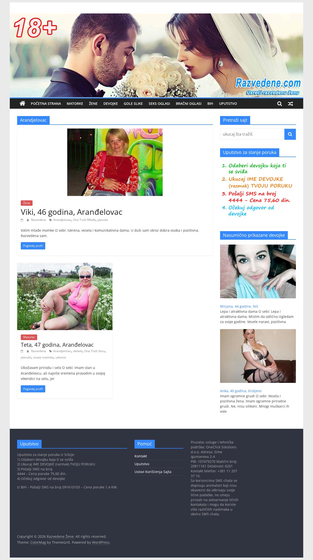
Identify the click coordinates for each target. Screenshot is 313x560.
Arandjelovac (62, 220)
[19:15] (22, 351)
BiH (210, 103)
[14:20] (22, 220)
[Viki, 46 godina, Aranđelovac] (115, 131)
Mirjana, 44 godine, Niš (239, 306)
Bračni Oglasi (188, 103)
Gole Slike (133, 103)
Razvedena (39, 220)
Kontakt (140, 456)
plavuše (103, 220)
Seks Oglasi (159, 103)
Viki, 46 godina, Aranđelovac (71, 211)
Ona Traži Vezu (94, 351)
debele (77, 351)
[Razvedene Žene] (156, 16)
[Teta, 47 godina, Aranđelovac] (64, 266)
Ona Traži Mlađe (84, 220)
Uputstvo (228, 103)
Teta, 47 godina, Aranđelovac (57, 344)
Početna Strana (46, 103)
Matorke (75, 103)
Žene (93, 103)
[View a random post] (290, 103)
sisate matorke (43, 357)
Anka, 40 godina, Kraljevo (240, 390)
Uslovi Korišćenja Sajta (152, 471)
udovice (61, 357)
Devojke (110, 103)
